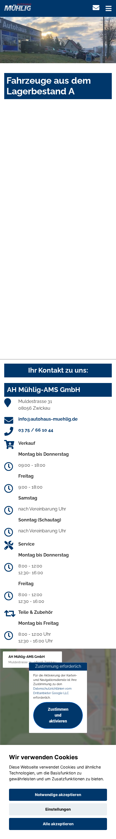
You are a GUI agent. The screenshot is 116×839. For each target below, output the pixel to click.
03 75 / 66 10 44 (35, 430)
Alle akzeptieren (58, 824)
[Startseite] (17, 6)
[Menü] (108, 8)
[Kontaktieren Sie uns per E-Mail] (96, 8)
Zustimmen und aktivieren (58, 715)
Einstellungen (58, 809)
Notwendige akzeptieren (58, 794)
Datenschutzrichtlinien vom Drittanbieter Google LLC (52, 691)
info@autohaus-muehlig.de (48, 419)
